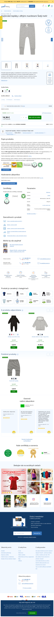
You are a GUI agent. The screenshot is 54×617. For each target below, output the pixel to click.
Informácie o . (27, 537)
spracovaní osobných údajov (30, 537)
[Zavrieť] (52, 1)
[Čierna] (2, 91)
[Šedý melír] (6, 91)
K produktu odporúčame (40, 132)
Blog (19, 558)
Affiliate (20, 560)
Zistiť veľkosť (6, 169)
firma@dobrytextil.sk (45, 263)
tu (25, 612)
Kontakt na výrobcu (31, 213)
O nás (19, 550)
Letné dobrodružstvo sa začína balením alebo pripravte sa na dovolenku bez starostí (42, 562)
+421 (26, 258)
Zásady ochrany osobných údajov (8, 558)
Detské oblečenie (7, 11)
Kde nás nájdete (27, 588)
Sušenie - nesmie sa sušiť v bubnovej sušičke (15, 228)
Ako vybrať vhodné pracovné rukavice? (44, 550)
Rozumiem (32, 613)
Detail (13, 347)
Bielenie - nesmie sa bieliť (12, 224)
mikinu (30, 156)
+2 (17, 334)
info (23, 106)
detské (49, 195)
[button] (52, 39)
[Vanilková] (16, 335)
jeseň (47, 205)
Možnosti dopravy (47, 112)
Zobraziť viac (4, 80)
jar (43, 205)
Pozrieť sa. (46, 1)
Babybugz (48, 192)
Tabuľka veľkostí (17, 95)
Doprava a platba (5, 554)
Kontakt (3, 550)
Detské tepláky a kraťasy (18, 11)
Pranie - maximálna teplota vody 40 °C (14, 221)
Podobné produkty (10, 134)
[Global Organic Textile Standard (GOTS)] (40, 164)
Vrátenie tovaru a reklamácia (7, 556)
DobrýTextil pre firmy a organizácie (26, 556)
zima (49, 205)
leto (45, 205)
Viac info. (41, 177)
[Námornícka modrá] (9, 91)
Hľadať (32, 6)
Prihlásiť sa (37, 533)
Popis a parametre (9, 132)
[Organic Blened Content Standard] (34, 164)
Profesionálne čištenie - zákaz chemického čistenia (17, 235)
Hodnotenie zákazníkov (27, 132)
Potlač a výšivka (21, 554)
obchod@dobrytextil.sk (45, 258)
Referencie (20, 552)
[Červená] (12, 335)
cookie (34, 606)
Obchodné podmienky (6, 552)
